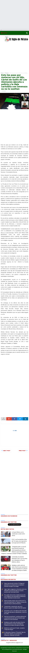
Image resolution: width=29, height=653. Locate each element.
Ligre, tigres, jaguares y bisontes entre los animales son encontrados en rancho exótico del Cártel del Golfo (15, 590)
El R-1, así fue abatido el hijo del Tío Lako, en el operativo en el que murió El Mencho (19, 541)
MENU (5, 33)
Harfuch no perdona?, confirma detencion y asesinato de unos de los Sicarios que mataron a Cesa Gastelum (15, 618)
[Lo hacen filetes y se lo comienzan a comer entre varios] (5, 534)
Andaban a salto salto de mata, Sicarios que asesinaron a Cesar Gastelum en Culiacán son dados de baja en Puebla (14, 623)
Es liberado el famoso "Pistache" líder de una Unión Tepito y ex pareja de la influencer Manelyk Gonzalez (14, 634)
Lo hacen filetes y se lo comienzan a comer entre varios (18, 533)
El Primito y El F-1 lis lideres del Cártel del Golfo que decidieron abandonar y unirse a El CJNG (15, 612)
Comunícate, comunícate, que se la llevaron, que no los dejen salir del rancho (15, 607)
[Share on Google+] (9, 418)
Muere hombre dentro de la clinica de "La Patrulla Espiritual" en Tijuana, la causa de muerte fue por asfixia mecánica (15, 602)
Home (2, 73)
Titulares (7, 73)
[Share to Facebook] (14, 418)
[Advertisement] (14, 14)
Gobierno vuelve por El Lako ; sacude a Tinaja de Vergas (14, 628)
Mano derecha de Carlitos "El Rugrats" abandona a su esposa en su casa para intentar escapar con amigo (14, 585)
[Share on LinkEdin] (25, 418)
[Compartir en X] (20, 418)
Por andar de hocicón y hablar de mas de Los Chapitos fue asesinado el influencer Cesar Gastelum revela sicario (15, 596)
